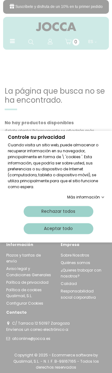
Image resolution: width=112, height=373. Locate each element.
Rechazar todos (58, 211)
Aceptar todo (58, 228)
